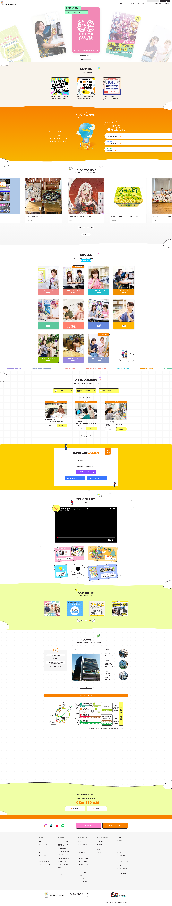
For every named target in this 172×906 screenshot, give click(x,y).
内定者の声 (99, 850)
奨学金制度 (80, 875)
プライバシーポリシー (121, 873)
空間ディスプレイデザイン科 (64, 867)
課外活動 (40, 852)
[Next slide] (92, 227)
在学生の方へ (119, 852)
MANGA (117, 369)
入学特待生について (82, 872)
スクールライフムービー (44, 867)
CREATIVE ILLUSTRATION (23, 369)
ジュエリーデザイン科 (63, 870)
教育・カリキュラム (43, 844)
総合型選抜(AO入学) (83, 847)
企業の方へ (119, 844)
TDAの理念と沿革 (42, 841)
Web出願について (81, 850)
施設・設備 (41, 847)
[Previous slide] (79, 227)
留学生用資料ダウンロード (84, 864)
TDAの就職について (101, 841)
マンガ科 (63, 857)
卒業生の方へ (119, 858)
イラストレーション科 (63, 854)
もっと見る (85, 234)
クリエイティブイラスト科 (64, 844)
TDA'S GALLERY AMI (121, 868)
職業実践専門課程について (44, 861)
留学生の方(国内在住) (83, 858)
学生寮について (81, 884)
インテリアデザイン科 (63, 864)
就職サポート (100, 852)
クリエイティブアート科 (63, 848)
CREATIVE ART (50, 369)
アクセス (167, 4)
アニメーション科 (62, 861)
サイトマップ (119, 876)
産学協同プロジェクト (43, 855)
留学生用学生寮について (84, 867)
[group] (50, 33)
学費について (80, 870)
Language (165, 1)
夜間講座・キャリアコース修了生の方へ (122, 862)
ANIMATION (135, 369)
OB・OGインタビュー (102, 847)
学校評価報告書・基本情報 (44, 864)
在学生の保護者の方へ (121, 855)
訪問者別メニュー (152, 0)
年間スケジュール (42, 850)
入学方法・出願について (83, 844)
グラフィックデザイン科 (63, 851)
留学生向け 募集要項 (82, 855)
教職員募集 (119, 865)
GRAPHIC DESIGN (73, 369)
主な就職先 (99, 844)
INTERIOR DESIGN (157, 369)
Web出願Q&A (82, 852)
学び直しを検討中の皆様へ (83, 881)
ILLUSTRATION (97, 369)
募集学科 (79, 841)
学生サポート (41, 858)
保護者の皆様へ (81, 878)
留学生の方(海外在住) (83, 861)
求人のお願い (120, 847)
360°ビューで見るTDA (85, 687)
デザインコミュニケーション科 (65, 873)
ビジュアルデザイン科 (63, 841)
